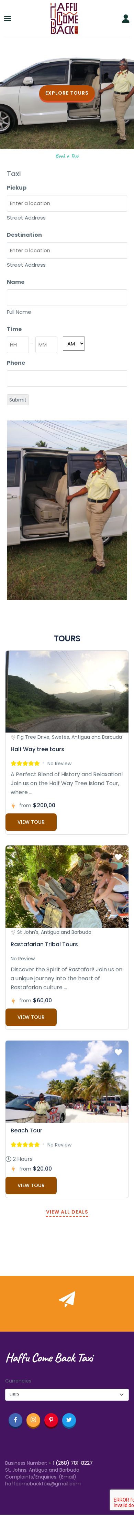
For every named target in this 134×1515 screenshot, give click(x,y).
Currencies (18, 1380)
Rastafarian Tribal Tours (44, 944)
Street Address (26, 217)
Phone (16, 363)
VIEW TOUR (31, 822)
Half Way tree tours (37, 749)
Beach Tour (26, 1130)
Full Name (19, 312)
